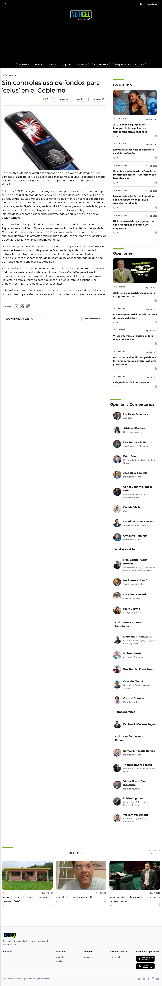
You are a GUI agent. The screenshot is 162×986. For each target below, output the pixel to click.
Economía (52, 64)
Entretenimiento (101, 64)
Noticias (38, 64)
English (59, 961)
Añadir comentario (91, 319)
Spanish (59, 957)
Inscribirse (152, 4)
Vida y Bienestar (122, 64)
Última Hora (23, 64)
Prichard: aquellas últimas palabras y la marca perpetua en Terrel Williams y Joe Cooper (134, 361)
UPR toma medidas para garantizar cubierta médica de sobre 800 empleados (133, 224)
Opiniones (68, 64)
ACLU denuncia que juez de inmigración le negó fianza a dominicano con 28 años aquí (130, 128)
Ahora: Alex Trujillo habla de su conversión (20, 897)
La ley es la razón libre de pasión (131, 382)
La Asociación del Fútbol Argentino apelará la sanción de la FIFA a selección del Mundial (133, 199)
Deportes (83, 64)
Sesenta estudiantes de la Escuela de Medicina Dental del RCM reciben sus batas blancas (134, 174)
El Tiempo (139, 64)
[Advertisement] (81, 40)
